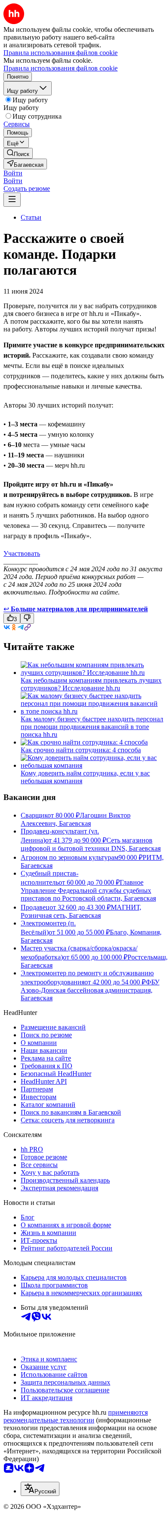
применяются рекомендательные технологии (75, 1416)
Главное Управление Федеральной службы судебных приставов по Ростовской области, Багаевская (88, 890)
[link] (18, 153)
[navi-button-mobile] (12, 200)
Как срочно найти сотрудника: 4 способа (81, 750)
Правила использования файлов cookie (60, 68)
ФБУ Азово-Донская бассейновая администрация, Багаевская (90, 990)
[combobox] (40, 1489)
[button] (12, 173)
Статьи (31, 217)
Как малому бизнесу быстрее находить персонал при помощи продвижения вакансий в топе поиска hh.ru (92, 726)
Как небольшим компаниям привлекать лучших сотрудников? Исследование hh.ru (91, 684)
